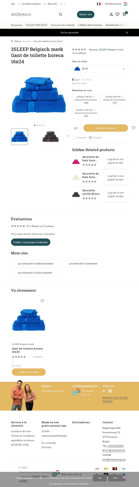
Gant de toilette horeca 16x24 (27, 350)
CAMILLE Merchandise (90, 25)
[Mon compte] (111, 14)
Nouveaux (16, 25)
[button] (34, 125)
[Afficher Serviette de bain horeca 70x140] (76, 161)
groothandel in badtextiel (83, 263)
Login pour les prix (29, 371)
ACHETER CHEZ (20, 444)
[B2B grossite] (21, 14)
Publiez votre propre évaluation (31, 242)
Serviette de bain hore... (90, 158)
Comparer (81, 137)
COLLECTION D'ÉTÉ (36, 25)
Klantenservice (113, 3)
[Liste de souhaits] (117, 14)
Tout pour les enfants (63, 25)
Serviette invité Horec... (91, 192)
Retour (17, 41)
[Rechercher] (60, 14)
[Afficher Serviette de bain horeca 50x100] (76, 178)
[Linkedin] (110, 391)
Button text (86, 14)
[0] (123, 14)
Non (115, 478)
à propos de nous (21, 431)
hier (115, 159)
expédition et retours (22, 440)
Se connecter (49, 442)
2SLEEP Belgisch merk (111, 49)
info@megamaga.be (114, 459)
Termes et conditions (22, 435)
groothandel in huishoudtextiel (35, 272)
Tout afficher (79, 53)
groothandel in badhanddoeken (36, 263)
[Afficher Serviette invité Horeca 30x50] (76, 194)
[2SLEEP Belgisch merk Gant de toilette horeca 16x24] (29, 320)
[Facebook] (104, 391)
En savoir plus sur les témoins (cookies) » (69, 483)
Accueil (26, 41)
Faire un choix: (80, 61)
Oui (100, 478)
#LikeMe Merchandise (117, 25)
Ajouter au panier (105, 128)
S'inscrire (46, 447)
